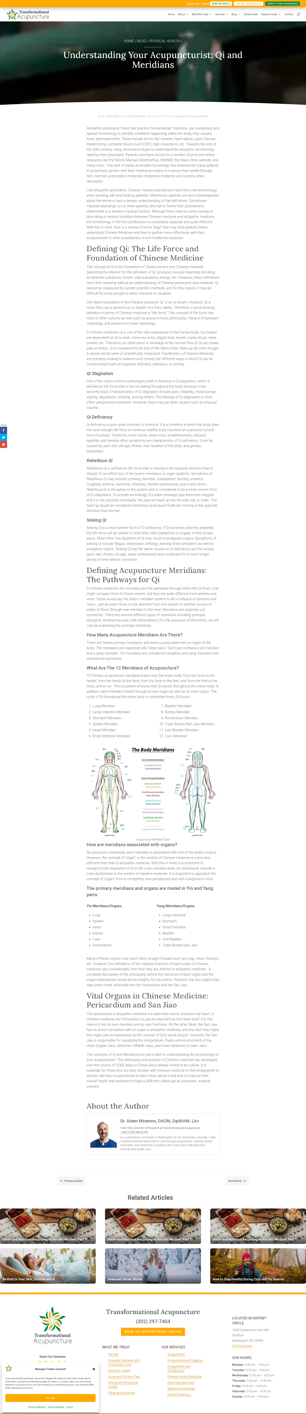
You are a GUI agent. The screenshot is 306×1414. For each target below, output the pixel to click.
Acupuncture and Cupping (184, 1360)
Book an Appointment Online (153, 1332)
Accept (50, 1398)
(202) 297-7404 (197, 4)
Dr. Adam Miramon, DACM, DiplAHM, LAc (126, 116)
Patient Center (269, 14)
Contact (288, 14)
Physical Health (164, 41)
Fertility (113, 1354)
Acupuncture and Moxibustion (179, 1368)
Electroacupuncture (180, 1382)
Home (171, 14)
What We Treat (200, 14)
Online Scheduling (248, 3)
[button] (94, 1369)
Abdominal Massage (181, 1388)
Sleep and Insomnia (121, 1393)
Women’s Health (119, 1370)
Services (220, 14)
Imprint (69, 1407)
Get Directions (242, 1346)
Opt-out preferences (37, 1407)
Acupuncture (179, 116)
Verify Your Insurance (282, 3)
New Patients (221, 3)
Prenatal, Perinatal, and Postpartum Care (123, 1362)
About (181, 14)
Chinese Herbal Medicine (184, 1376)
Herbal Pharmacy (179, 1394)
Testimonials (250, 14)
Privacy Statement (56, 1407)
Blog (234, 14)
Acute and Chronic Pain (124, 1376)
